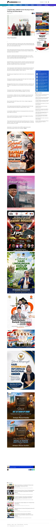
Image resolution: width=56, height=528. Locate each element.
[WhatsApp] (34, 469)
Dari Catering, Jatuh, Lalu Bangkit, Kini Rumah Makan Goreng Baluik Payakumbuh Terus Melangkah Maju (43, 89)
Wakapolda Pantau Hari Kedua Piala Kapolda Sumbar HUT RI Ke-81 (41, 106)
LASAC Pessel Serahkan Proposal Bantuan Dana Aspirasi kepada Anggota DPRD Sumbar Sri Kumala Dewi (42, 112)
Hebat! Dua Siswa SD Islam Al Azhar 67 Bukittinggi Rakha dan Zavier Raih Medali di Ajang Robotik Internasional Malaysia (24, 491)
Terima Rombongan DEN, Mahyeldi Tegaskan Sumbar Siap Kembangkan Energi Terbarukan (41, 115)
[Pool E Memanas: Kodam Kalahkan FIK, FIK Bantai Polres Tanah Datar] (10, 503)
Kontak (15, 524)
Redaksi (13, 524)
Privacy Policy (26, 524)
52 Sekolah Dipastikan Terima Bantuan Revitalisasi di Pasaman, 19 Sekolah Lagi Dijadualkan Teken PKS (42, 101)
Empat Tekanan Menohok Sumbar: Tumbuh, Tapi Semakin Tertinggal (42, 118)
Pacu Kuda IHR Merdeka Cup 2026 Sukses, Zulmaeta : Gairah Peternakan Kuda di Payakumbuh (43, 83)
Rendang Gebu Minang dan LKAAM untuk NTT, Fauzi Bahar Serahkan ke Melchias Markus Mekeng (43, 77)
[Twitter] (30, 469)
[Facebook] (29, 469)
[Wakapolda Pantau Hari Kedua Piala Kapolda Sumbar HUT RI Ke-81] (10, 509)
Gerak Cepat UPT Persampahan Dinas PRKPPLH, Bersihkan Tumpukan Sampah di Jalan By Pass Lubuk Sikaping (24, 514)
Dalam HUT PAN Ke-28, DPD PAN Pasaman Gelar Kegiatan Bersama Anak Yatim (42, 80)
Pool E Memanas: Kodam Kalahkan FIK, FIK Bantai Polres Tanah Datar (42, 103)
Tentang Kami (9, 524)
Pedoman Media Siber (20, 524)
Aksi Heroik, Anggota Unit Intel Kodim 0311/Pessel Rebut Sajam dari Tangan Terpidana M (42, 121)
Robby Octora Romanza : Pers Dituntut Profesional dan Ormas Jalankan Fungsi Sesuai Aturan (42, 74)
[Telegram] (32, 469)
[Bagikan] (34, 13)
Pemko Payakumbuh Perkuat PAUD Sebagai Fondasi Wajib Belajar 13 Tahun (43, 86)
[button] (46, 2)
